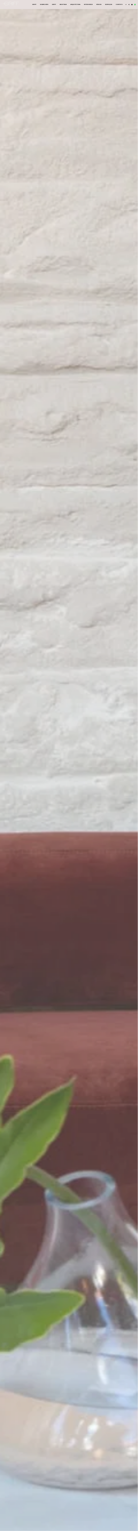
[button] (125, 4)
